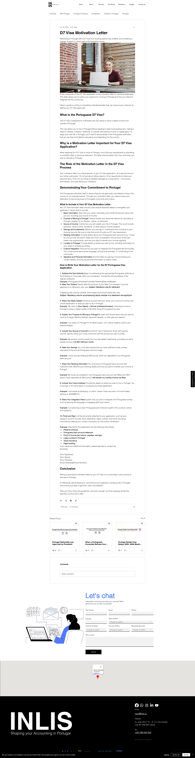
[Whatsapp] (142, 705)
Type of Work (113, 618)
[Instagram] (147, 705)
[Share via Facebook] (61, 501)
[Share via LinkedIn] (71, 501)
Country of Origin (92, 626)
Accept (186, 755)
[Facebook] (137, 705)
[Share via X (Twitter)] (66, 501)
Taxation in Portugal (111, 14)
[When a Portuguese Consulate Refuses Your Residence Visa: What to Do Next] (97, 530)
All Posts (53, 14)
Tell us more (90, 635)
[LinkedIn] (152, 705)
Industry (88, 619)
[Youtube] (157, 705)
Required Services (138, 626)
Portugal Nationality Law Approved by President (63, 543)
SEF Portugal (65, 14)
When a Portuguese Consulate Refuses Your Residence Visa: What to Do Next (97, 543)
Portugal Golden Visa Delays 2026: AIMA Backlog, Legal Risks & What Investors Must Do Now (130, 543)
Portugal (125, 14)
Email (111, 610)
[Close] (192, 754)
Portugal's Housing (81, 14)
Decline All (176, 755)
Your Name (89, 610)
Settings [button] (166, 755)
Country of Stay (114, 626)
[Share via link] (76, 501)
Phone (134, 610)
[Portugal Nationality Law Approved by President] (64, 530)
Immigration (96, 14)
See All (143, 518)
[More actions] (134, 27)
